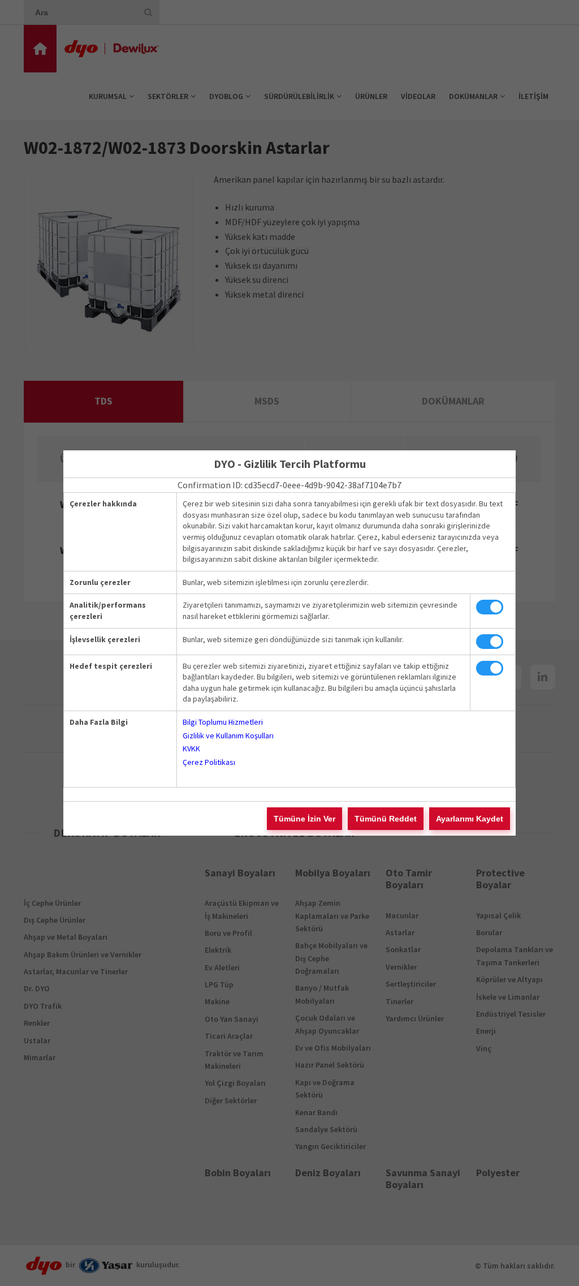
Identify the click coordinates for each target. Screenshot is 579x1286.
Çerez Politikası (209, 762)
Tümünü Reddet (386, 818)
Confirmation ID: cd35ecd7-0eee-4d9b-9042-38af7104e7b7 (289, 485)
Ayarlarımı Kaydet (469, 818)
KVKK (191, 748)
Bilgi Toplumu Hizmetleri (223, 722)
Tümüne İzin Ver (304, 818)
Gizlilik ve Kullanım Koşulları (228, 735)
